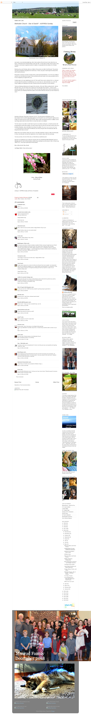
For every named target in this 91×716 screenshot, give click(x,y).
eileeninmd (20, 225)
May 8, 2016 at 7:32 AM (23, 239)
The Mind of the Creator (69, 564)
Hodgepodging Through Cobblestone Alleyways (69, 549)
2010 (65, 600)
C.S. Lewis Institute (66, 507)
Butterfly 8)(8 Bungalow (23, 302)
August (66, 538)
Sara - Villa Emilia (21, 343)
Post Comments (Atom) (25, 384)
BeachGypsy (20, 352)
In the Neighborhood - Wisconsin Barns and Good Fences (69, 578)
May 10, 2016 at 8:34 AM (23, 348)
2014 (65, 593)
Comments (66, 214)
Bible (19, 198)
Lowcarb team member (23, 212)
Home (37, 382)
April (66, 583)
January (66, 589)
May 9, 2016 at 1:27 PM (23, 320)
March (66, 585)
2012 (65, 596)
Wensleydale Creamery (67, 516)
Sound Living (65, 513)
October (66, 535)
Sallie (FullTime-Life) (22, 309)
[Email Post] (38, 197)
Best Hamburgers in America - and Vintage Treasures (70, 562)
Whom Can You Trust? (69, 581)
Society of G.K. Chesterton (67, 511)
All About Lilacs (67, 554)
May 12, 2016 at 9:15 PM (23, 374)
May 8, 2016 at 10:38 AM (23, 259)
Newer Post (18, 382)
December (67, 531)
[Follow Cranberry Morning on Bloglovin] (68, 174)
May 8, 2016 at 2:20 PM (23, 283)
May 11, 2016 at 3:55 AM (23, 358)
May (66, 544)
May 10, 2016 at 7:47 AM (23, 339)
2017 (65, 528)
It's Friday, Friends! (68, 575)
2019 (65, 524)
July (66, 540)
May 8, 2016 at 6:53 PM (23, 298)
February (67, 587)
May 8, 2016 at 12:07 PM (23, 273)
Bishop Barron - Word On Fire (68, 505)
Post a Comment (19, 376)
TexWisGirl (20, 204)
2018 (65, 526)
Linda (19, 235)
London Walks (65, 508)
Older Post (56, 382)
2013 (65, 594)
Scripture (22, 198)
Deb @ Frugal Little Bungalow (24, 287)
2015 (65, 591)
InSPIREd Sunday (23, 190)
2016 (65, 530)
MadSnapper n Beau (22, 243)
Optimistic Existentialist (23, 362)
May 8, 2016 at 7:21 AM (23, 231)
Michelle (19, 294)
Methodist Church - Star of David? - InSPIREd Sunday (70, 573)
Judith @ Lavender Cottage (24, 277)
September (67, 537)
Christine (20, 324)
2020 (65, 523)
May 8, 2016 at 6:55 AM (23, 208)
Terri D (19, 263)
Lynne (19, 334)
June (66, 542)
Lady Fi (19, 317)
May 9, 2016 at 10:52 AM (23, 313)
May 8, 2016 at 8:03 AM (23, 251)
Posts (65, 211)
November (67, 533)
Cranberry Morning (67, 292)
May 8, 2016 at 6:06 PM (23, 290)
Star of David (27, 198)
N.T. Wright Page (65, 510)
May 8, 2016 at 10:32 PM (23, 305)
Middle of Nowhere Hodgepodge (68, 559)
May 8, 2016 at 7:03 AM (23, 221)
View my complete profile (67, 307)
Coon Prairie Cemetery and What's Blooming (70, 567)
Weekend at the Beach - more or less (69, 552)
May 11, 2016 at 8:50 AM (23, 365)
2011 (65, 598)
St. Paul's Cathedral (66, 514)
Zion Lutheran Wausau (67, 518)
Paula (19, 369)
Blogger (53, 711)
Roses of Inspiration (34, 190)
